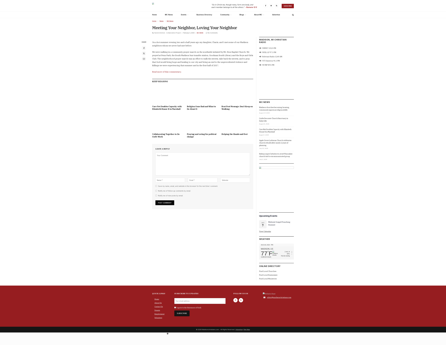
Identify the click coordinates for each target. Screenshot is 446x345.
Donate (157, 310)
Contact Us (158, 307)
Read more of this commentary (166, 72)
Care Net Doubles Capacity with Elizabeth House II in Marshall (167, 107)
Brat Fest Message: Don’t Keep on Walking (237, 107)
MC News (169, 15)
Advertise (276, 15)
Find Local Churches (267, 271)
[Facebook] (144, 48)
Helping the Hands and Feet (234, 134)
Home (154, 15)
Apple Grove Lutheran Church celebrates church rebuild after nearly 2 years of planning (275, 142)
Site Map (247, 329)
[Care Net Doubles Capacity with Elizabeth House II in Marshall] (168, 94)
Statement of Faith (194, 308)
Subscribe (288, 6)
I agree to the (188, 308)
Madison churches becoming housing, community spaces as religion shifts (274, 108)
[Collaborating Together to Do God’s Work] (168, 122)
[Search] (293, 14)
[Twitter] (144, 53)
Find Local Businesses (268, 275)
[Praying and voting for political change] (203, 122)
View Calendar (265, 231)
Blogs (241, 15)
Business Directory (204, 15)
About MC (258, 15)
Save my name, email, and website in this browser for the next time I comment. (188, 186)
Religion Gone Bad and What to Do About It (201, 107)
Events (183, 15)
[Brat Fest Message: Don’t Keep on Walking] (237, 94)
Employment (159, 314)
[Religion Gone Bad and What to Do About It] (203, 94)
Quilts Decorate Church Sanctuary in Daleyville (273, 119)
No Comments (213, 33)
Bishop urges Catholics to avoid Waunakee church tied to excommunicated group (275, 155)
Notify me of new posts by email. (170, 196)
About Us (158, 303)
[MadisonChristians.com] (172, 6)
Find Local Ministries (268, 279)
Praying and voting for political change (201, 135)
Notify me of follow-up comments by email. (174, 191)
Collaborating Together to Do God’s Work (166, 135)
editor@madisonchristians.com (279, 297)
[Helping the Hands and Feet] (237, 122)
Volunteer (158, 318)
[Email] (144, 59)
